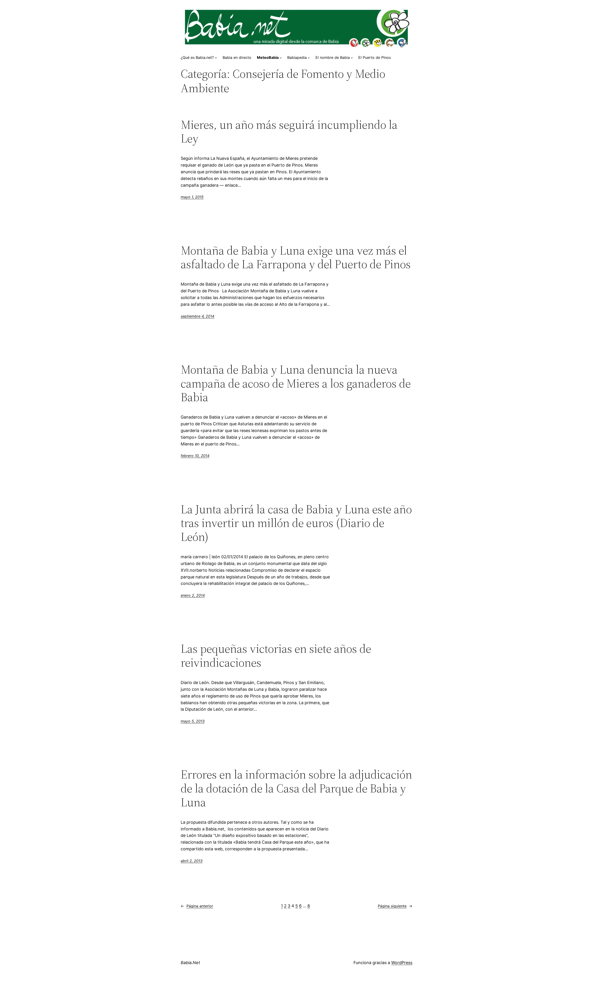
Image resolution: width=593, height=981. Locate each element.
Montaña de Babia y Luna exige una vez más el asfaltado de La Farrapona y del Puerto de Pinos (296, 257)
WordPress (401, 962)
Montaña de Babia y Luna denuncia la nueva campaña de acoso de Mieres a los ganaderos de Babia (296, 383)
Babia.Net (190, 962)
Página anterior (197, 906)
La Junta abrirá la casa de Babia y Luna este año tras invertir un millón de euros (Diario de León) (296, 523)
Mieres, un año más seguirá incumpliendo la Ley (289, 131)
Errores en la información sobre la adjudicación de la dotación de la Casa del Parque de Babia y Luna (296, 788)
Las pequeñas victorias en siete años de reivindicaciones (276, 655)
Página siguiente (395, 906)
